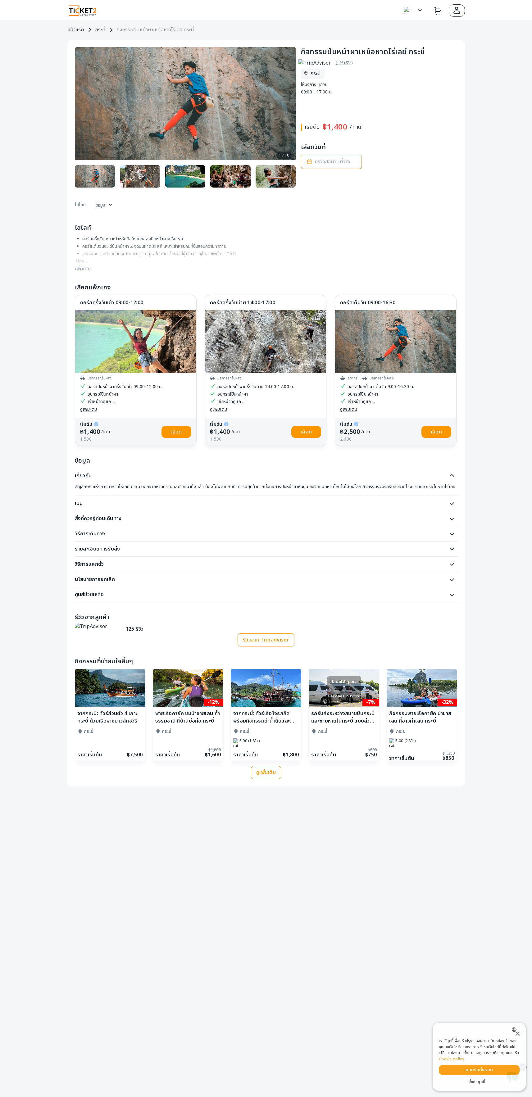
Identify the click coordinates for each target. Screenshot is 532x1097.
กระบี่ (100, 30)
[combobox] (516, 1029)
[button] (457, 10)
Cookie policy (451, 1059)
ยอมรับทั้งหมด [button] (479, 1070)
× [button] (517, 1034)
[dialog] (479, 1057)
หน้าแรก (75, 30)
